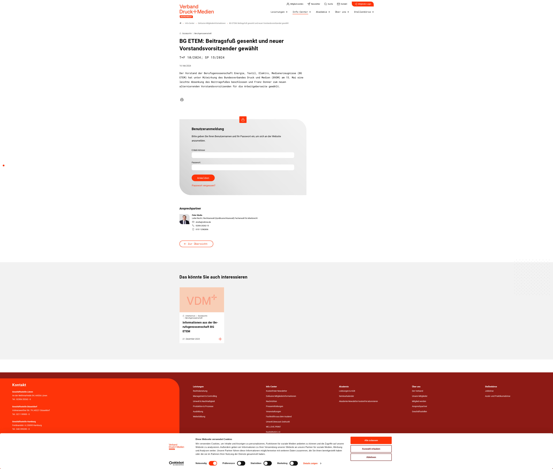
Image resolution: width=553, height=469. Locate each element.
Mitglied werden (419, 401)
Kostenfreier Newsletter (276, 391)
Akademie (321, 11)
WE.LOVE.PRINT (273, 427)
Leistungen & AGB (347, 391)
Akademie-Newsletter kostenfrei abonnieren (358, 401)
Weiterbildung (199, 416)
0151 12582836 (202, 229)
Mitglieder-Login (364, 4)
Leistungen (278, 11)
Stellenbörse (362, 11)
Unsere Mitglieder (419, 396)
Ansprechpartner (419, 406)
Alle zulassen (371, 440)
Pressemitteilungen (274, 406)
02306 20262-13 (202, 226)
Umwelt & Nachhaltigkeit (204, 401)
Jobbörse (489, 391)
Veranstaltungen (273, 411)
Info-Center (300, 11)
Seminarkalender (346, 396)
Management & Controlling (205, 396)
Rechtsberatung (200, 391)
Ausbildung (198, 411)
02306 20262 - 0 (23, 399)
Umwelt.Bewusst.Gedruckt (278, 422)
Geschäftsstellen (419, 411)
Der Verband (417, 391)
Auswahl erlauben (371, 449)
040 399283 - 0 (23, 429)
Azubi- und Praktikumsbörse (497, 396)
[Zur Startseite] (196, 11)
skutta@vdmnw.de (203, 222)
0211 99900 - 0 (23, 414)
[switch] (241, 463)
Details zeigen (310, 463)
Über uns (340, 11)
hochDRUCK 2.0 (273, 432)
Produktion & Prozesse (203, 406)
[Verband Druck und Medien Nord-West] (180, 23)
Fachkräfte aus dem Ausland (279, 416)
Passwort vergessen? (203, 185)
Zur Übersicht (198, 243)
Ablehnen (371, 457)
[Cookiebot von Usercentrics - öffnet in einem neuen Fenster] (176, 463)
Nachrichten (271, 401)
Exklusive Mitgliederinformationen (281, 396)
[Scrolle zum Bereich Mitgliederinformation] (5, 166)
